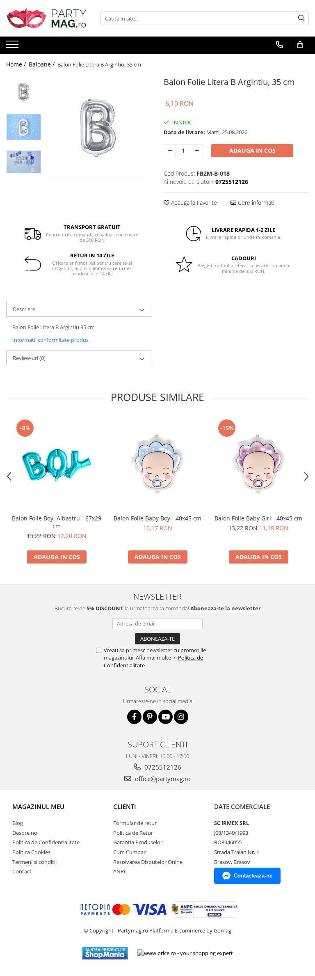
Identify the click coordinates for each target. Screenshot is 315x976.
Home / (16, 64)
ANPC (120, 871)
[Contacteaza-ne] (279, 45)
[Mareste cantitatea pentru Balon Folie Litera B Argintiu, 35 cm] (197, 150)
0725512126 (162, 767)
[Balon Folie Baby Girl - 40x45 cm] (258, 463)
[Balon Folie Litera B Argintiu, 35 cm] (98, 128)
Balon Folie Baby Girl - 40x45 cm (258, 518)
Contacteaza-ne (253, 876)
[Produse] (13, 47)
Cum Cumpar (129, 852)
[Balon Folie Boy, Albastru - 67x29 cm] (56, 463)
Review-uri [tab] (29, 358)
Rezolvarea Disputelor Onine (148, 862)
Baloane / (42, 64)
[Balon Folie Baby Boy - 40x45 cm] (157, 463)
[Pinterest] (150, 717)
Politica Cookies (31, 852)
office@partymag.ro (162, 778)
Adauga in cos (252, 150)
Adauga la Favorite (193, 202)
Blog (17, 823)
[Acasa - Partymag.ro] (47, 18)
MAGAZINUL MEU (38, 806)
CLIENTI (124, 806)
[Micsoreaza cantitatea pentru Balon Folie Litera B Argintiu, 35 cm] (170, 150)
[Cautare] (301, 18)
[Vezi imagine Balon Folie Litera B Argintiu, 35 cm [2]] (24, 162)
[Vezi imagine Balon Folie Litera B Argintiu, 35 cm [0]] (24, 92)
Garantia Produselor (137, 842)
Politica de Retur (133, 832)
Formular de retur (135, 823)
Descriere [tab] (24, 309)
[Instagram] (181, 717)
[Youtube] (165, 717)
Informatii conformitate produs (50, 340)
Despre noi (25, 832)
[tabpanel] (98, 128)
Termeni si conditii (34, 862)
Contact (22, 871)
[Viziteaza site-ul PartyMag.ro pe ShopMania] (105, 953)
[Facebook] (134, 717)
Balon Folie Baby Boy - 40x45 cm (157, 518)
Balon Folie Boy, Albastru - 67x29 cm (56, 522)
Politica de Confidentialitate (46, 842)
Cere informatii (256, 202)
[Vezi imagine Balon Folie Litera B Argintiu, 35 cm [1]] (24, 127)
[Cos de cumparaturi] (300, 45)
